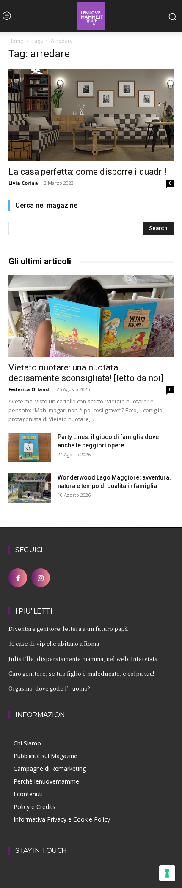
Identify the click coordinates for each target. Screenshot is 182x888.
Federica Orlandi (29, 389)
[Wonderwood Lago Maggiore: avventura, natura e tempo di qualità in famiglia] (29, 488)
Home (15, 40)
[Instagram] (40, 577)
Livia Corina (23, 183)
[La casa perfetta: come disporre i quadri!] (91, 115)
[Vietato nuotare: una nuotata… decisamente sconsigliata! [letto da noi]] (91, 316)
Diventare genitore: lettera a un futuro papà (68, 629)
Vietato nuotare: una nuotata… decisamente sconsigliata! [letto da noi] (85, 372)
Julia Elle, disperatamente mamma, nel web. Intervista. (83, 659)
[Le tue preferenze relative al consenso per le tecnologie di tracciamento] (167, 873)
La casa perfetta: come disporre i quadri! (87, 172)
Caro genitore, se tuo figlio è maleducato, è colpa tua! (81, 673)
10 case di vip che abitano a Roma (53, 643)
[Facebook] (17, 577)
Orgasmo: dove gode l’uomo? (49, 688)
